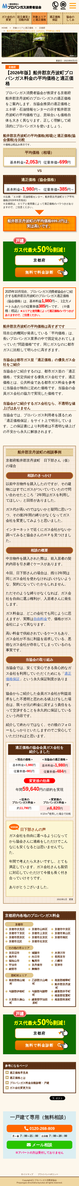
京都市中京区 (62, 929)
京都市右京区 (40, 941)
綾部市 (13, 968)
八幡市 (59, 960)
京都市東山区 (62, 933)
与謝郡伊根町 (17, 991)
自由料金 (40, 619)
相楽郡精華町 (62, 980)
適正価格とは (18, 1077)
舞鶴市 (36, 968)
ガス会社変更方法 (20, 1087)
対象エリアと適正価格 (39, 18)
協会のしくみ (70, 18)
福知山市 (14, 960)
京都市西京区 (17, 937)
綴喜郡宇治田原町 (40, 1001)
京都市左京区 (40, 937)
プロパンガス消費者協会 (45, 1180)
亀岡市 (36, 960)
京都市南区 (61, 937)
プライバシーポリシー (48, 1174)
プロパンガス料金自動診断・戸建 (29, 1082)
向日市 (36, 956)
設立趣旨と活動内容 (24, 18)
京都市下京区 (17, 933)
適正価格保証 (55, 18)
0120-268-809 (41, 1128)
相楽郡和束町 (62, 999)
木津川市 (60, 952)
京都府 (41, 28)
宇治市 (13, 964)
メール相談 (41, 1145)
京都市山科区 (40, 929)
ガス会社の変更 (8, 18)
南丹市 (13, 956)
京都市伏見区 (17, 929)
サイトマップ (27, 1174)
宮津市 (59, 964)
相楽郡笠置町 (62, 995)
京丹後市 (37, 964)
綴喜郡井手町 (62, 991)
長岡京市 (60, 956)
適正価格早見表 (19, 1072)
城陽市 (36, 952)
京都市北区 (15, 941)
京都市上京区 (40, 933)
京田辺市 (14, 952)
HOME (5, 28)
